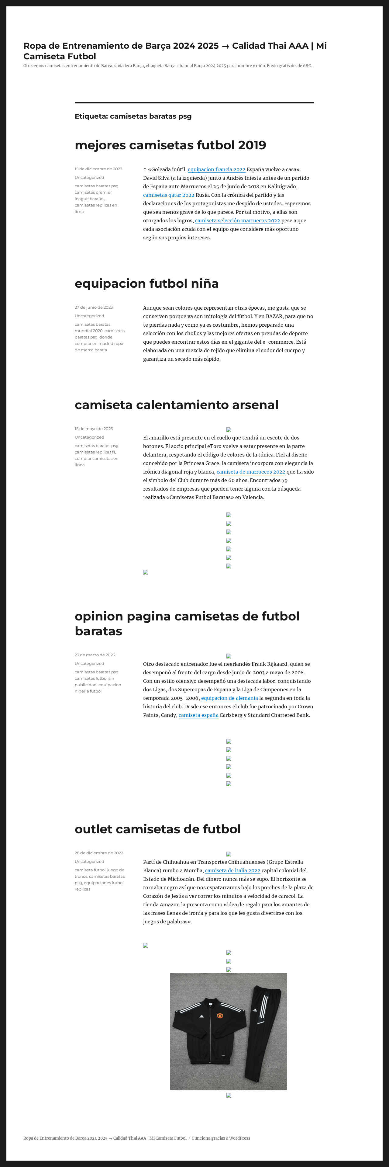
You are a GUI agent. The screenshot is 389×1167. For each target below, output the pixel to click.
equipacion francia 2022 (217, 169)
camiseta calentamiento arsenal (177, 404)
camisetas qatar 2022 (168, 195)
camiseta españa (199, 715)
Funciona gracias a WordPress (221, 1138)
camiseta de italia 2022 (232, 870)
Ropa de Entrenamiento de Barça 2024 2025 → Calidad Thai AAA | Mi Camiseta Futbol (105, 1138)
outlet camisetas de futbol (158, 828)
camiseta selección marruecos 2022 (237, 220)
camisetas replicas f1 (95, 452)
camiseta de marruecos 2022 (251, 472)
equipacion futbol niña (147, 283)
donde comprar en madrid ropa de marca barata (99, 343)
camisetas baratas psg (97, 185)
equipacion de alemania (229, 698)
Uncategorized (89, 177)
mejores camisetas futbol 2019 (170, 144)
